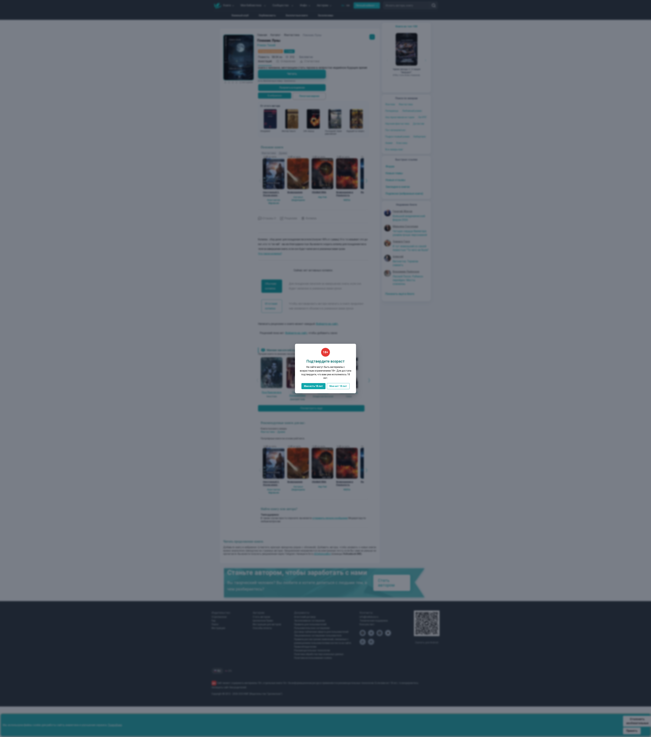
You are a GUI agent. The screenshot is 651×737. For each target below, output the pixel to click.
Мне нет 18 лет (338, 386)
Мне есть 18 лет (313, 386)
